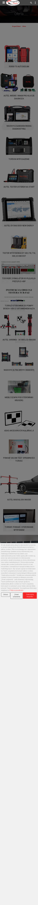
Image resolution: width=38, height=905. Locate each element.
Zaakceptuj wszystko (30, 595)
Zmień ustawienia (16, 596)
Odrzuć (5, 594)
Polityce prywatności (16, 590)
